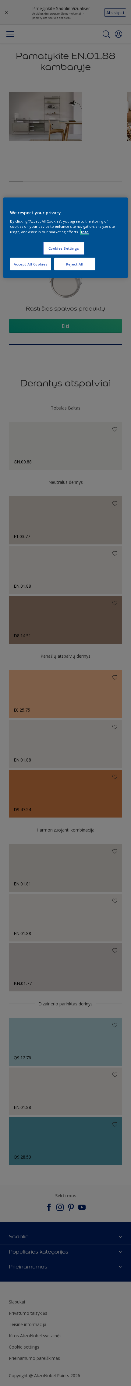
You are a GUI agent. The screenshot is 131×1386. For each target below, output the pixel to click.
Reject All (74, 264)
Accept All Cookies (31, 264)
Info (85, 231)
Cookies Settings (63, 248)
